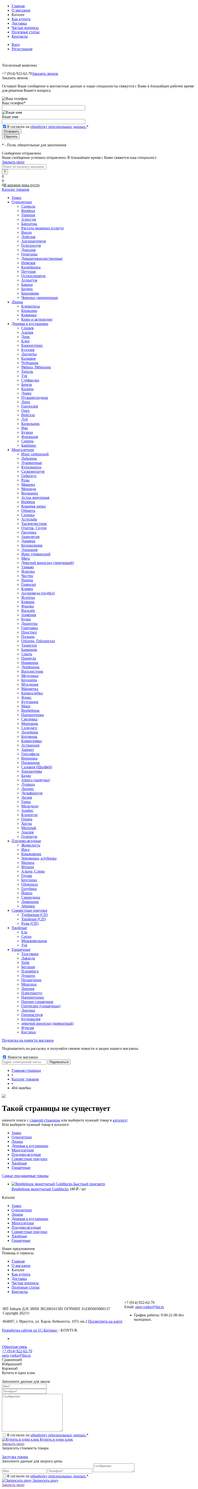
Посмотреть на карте (105, 1321)
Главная (18, 6)
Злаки (16, 1133)
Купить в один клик (56, 1439)
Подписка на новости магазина (28, 1040)
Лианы (17, 1141)
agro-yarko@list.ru (149, 1307)
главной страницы (45, 1120)
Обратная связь (14, 1347)
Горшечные (21, 1167)
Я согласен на (47, 127)
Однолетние (22, 1137)
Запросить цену (45, 1480)
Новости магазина (22, 1057)
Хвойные (19, 1163)
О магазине (21, 10)
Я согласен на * (47, 1435)
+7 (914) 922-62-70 (17, 1351)
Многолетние (23, 1150)
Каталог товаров (15, 189)
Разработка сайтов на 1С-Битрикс (29, 1330)
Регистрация (22, 49)
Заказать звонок (45, 73)
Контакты (20, 36)
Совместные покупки (29, 1159)
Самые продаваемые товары (25, 1176)
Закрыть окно (13, 162)
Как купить (21, 19)
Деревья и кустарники (30, 1146)
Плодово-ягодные (26, 1154)
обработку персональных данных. (58, 127)
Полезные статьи (26, 32)
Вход (16, 44)
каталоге (120, 1120)
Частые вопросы (25, 28)
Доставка (19, 23)
